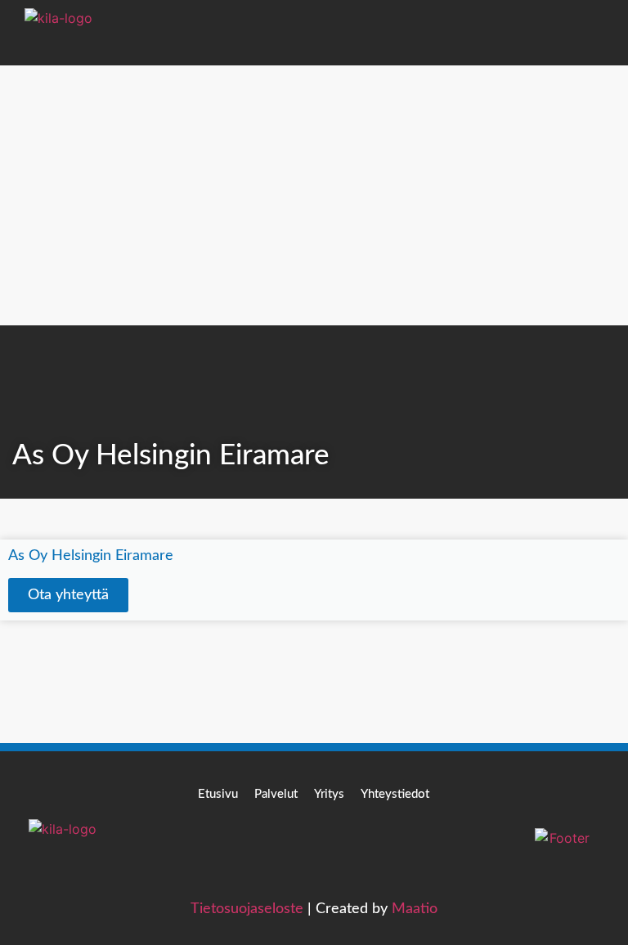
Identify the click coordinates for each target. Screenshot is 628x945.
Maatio (414, 909)
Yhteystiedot (395, 794)
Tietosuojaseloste (247, 909)
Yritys (329, 794)
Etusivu (218, 794)
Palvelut (276, 794)
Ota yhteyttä (68, 595)
